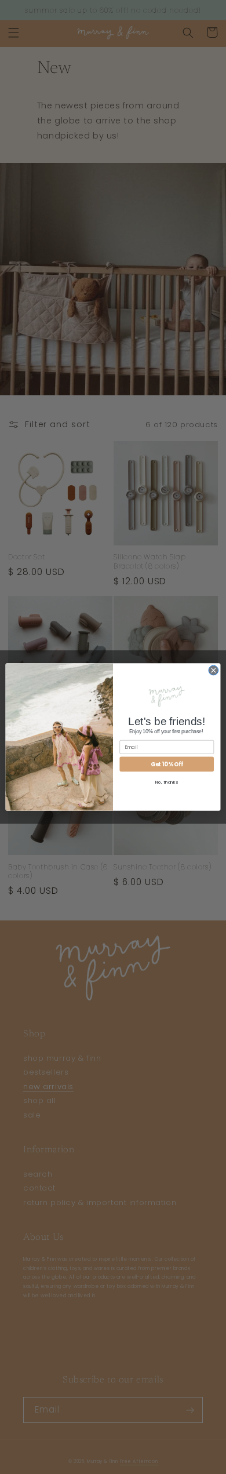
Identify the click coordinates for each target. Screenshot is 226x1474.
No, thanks (166, 782)
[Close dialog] (213, 670)
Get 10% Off (167, 763)
